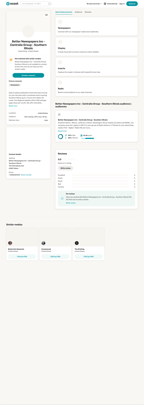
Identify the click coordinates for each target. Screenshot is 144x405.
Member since (14, 120)
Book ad (132, 4)
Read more (62, 131)
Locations (12, 113)
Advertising (22, 51)
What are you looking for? (31, 2)
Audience (12, 117)
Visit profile (22, 256)
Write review (66, 168)
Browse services (93, 4)
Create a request (28, 75)
